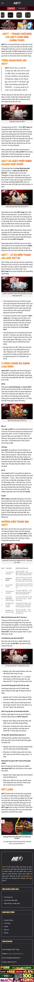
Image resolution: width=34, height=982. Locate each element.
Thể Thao (7, 923)
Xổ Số (6, 926)
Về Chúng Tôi (8, 897)
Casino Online (8, 920)
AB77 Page (15, 949)
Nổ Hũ (6, 933)
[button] (2, 3)
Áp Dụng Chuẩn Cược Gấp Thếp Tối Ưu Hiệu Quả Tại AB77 (17, 837)
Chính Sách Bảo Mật (10, 900)
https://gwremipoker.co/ (15, 954)
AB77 (17, 3)
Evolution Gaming (7, 145)
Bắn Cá (6, 930)
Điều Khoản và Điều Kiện (12, 903)
